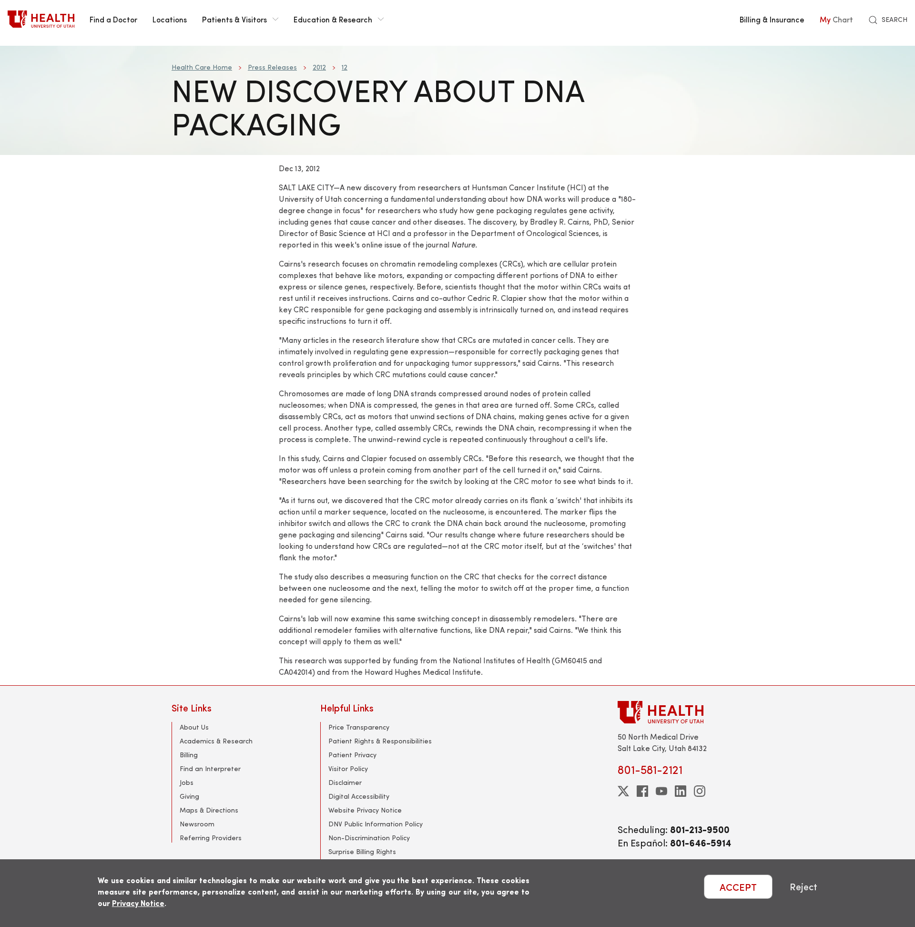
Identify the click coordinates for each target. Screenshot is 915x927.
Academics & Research (216, 740)
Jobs (186, 782)
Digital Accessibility (358, 796)
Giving (189, 796)
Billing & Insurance (772, 19)
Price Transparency (358, 726)
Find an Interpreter (210, 768)
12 (344, 67)
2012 (319, 67)
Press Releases (272, 67)
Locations (169, 19)
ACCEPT (738, 886)
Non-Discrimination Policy (369, 837)
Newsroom (197, 823)
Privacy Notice (138, 902)
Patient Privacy (352, 754)
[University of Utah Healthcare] (680, 712)
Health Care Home (202, 67)
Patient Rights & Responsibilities (380, 740)
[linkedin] (680, 791)
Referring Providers (211, 837)
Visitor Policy (348, 768)
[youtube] (661, 791)
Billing (189, 754)
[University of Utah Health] (41, 19)
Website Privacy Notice (365, 809)
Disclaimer (345, 782)
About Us (194, 726)
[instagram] (699, 791)
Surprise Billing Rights (362, 851)
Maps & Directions (209, 809)
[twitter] (623, 791)
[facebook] (642, 791)
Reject (803, 886)
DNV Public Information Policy (375, 823)
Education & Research (333, 19)
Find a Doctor (113, 19)
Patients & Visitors (234, 19)
